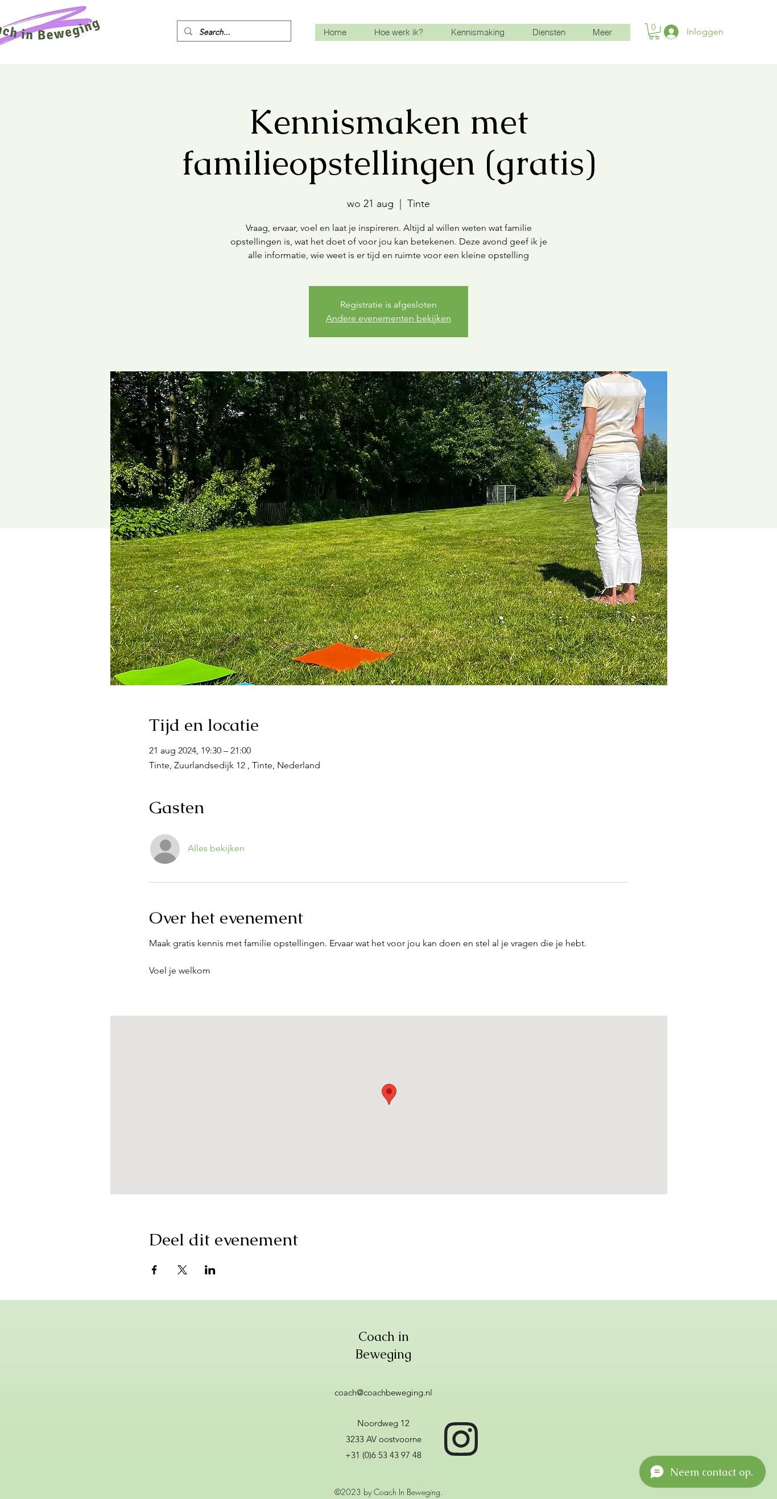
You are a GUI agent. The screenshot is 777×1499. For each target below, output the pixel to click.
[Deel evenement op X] (182, 1269)
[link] (654, 31)
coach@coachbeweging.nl (383, 1392)
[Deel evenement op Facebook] (154, 1269)
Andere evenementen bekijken (388, 318)
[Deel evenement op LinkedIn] (210, 1269)
